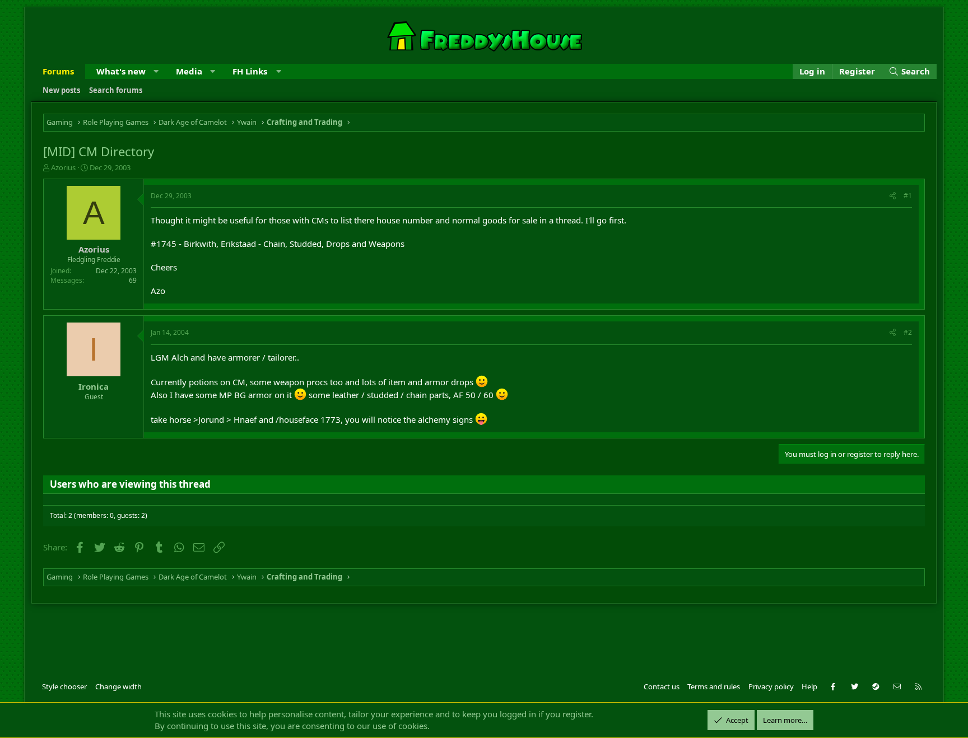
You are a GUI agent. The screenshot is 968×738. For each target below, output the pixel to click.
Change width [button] (118, 686)
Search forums (115, 90)
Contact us (662, 686)
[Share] (893, 196)
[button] (156, 71)
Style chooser (64, 686)
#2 (908, 332)
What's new (121, 71)
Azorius (63, 167)
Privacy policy (771, 686)
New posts (61, 90)
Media (189, 71)
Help (809, 686)
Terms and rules (713, 686)
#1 (908, 195)
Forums (58, 71)
